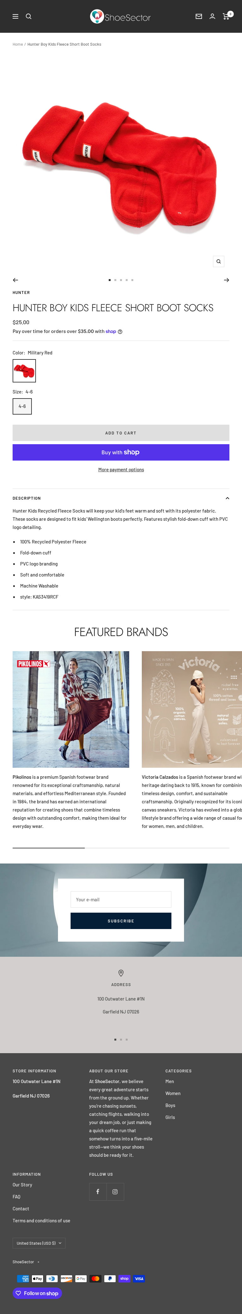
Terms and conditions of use (41, 1220)
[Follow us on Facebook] (98, 1191)
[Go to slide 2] (115, 280)
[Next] (226, 280)
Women (173, 1093)
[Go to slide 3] (121, 280)
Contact (21, 1208)
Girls (170, 1117)
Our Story (22, 1184)
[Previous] (15, 280)
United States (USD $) (36, 1243)
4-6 (22, 406)
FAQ (16, 1196)
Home (18, 44)
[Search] (29, 16)
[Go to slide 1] (110, 280)
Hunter (21, 292)
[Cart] (226, 16)
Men (169, 1081)
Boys (170, 1105)
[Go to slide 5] (132, 280)
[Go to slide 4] (127, 280)
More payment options (121, 469)
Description (27, 498)
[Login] (212, 16)
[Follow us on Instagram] (115, 1191)
